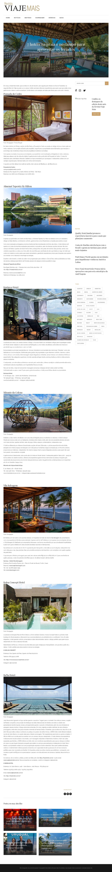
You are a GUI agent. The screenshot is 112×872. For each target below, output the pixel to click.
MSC (98, 316)
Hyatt (91, 309)
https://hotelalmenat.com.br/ (14, 269)
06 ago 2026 (46, 823)
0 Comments (31, 827)
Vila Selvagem (55, 538)
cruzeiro (90, 295)
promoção (80, 329)
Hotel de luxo (81, 309)
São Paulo (80, 336)
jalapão (88, 312)
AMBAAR (88, 288)
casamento (80, 295)
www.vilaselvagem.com (12, 570)
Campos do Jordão (97, 292)
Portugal (79, 326)
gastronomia (101, 302)
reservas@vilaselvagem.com (17, 565)
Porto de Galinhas (99, 322)
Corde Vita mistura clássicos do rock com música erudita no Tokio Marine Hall (19, 821)
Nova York (99, 319)
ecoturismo (90, 298)
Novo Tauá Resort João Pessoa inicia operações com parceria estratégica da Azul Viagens (91, 271)
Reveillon (97, 329)
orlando (79, 322)
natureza (80, 319)
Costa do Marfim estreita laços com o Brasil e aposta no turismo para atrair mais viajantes (91, 247)
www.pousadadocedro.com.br (12, 169)
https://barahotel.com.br (46, 758)
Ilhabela (79, 312)
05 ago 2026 (11, 851)
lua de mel (80, 316)
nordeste (89, 319)
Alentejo (79, 288)
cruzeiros (99, 295)
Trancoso (89, 336)
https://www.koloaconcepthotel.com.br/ (17, 659)
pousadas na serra (92, 326)
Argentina (98, 288)
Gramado (79, 305)
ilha (98, 309)
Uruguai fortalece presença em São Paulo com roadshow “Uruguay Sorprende (19, 845)
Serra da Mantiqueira (95, 333)
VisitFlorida (80, 343)
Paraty (88, 322)
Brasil (86, 292)
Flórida (91, 302)
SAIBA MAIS (96, 114)
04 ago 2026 (46, 852)
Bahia (78, 292)
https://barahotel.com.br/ (13, 776)
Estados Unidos (101, 298)
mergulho (90, 316)
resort (89, 329)
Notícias (56, 53)
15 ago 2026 (10, 827)
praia (102, 326)
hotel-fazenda (90, 305)
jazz (96, 312)
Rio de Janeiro (81, 333)
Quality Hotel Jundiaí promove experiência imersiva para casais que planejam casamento (90, 236)
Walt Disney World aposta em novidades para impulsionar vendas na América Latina (91, 259)
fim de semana (81, 302)
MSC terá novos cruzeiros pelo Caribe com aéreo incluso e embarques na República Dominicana (54, 844)
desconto (80, 298)
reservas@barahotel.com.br (11, 760)
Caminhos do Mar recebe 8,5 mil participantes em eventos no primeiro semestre (54, 817)
